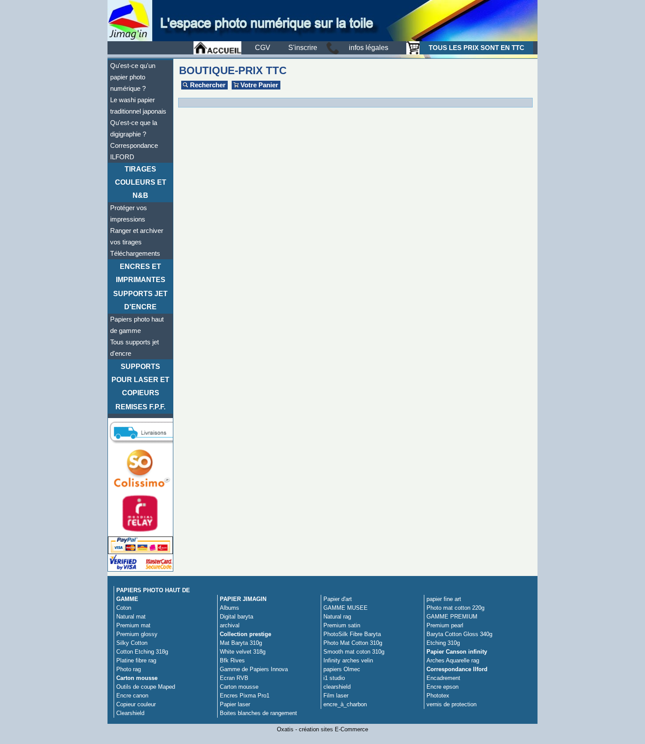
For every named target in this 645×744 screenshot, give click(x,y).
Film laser (335, 695)
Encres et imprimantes (140, 273)
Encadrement (443, 678)
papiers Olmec (341, 669)
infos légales (368, 47)
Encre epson (442, 686)
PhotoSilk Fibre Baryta (352, 634)
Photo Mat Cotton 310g (352, 643)
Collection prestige (245, 634)
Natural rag (337, 616)
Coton (123, 607)
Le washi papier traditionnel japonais (138, 106)
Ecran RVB (234, 678)
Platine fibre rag (136, 660)
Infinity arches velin (348, 660)
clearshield (337, 686)
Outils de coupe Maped (145, 686)
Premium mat (133, 625)
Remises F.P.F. (140, 407)
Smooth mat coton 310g (353, 651)
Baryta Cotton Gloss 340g (459, 634)
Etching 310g (443, 643)
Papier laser (235, 704)
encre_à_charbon (345, 704)
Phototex (437, 695)
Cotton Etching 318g (142, 651)
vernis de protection (451, 704)
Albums (229, 607)
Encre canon (132, 695)
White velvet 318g (242, 651)
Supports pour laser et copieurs (140, 380)
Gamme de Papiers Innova (254, 669)
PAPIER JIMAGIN (243, 599)
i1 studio (334, 678)
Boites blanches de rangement (258, 713)
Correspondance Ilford (456, 669)
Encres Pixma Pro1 (244, 695)
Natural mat (131, 616)
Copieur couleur (136, 704)
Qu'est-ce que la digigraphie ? (133, 128)
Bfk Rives (232, 660)
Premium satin (341, 625)
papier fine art (443, 599)
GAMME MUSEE (345, 607)
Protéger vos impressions (128, 213)
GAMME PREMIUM (451, 616)
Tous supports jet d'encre (134, 348)
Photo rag (128, 669)
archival (230, 625)
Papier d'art (337, 599)
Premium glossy (137, 634)
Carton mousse (137, 678)
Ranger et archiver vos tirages (136, 236)
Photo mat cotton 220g (455, 607)
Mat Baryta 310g (241, 643)
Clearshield (130, 713)
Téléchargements (135, 253)
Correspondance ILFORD (134, 151)
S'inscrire (302, 47)
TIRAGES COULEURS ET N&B (140, 182)
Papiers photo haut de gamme (137, 325)
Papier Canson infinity (456, 651)
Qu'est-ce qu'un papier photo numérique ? (132, 77)
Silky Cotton (131, 643)
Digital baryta (236, 616)
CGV (262, 47)
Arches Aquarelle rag (452, 660)
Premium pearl (444, 625)
